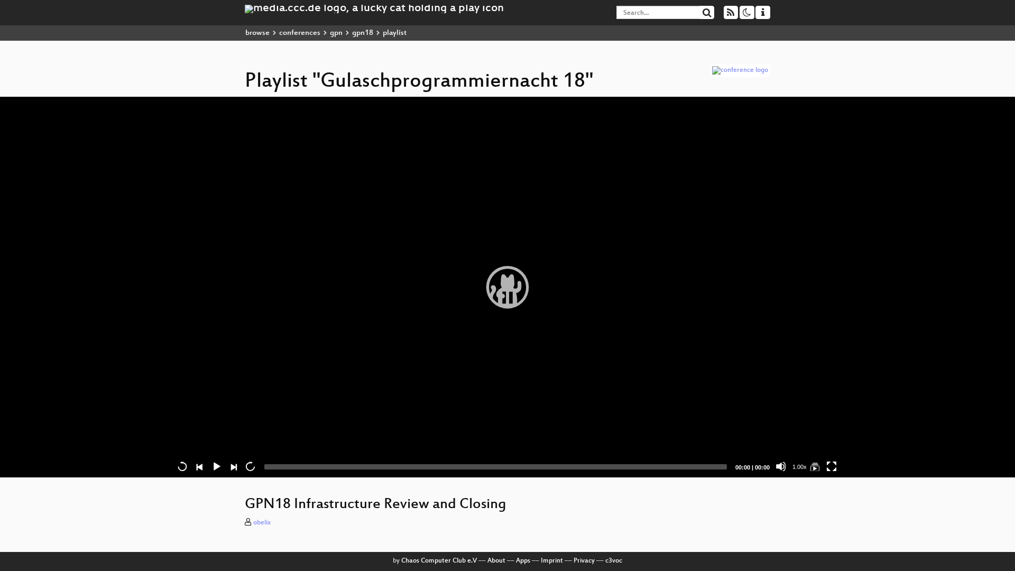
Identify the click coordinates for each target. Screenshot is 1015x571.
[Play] (507, 287)
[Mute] (781, 466)
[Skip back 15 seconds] (182, 466)
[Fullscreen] (831, 466)
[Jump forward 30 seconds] (250, 466)
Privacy (584, 561)
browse (257, 33)
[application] (507, 287)
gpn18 (362, 33)
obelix (262, 523)
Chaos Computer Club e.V (439, 561)
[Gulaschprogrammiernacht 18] (814, 466)
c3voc (613, 561)
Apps (523, 561)
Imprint (552, 561)
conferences (299, 33)
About (496, 561)
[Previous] (199, 466)
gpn (336, 33)
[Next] (233, 466)
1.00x (799, 467)
